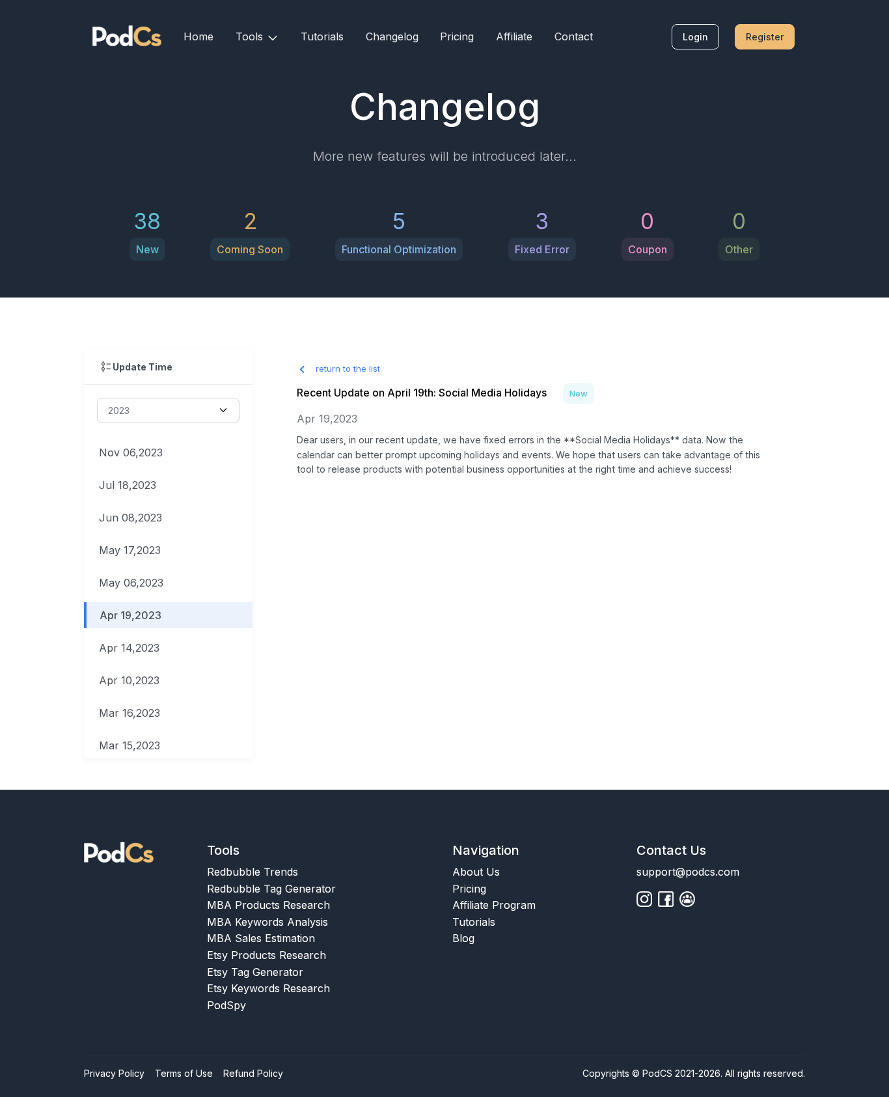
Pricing (457, 36)
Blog (463, 938)
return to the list (346, 368)
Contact (573, 36)
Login (695, 36)
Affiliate (514, 36)
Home (198, 36)
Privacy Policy (114, 1073)
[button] (257, 37)
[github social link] (644, 899)
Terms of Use (184, 1073)
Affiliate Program (494, 904)
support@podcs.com (687, 871)
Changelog (392, 36)
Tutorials (322, 36)
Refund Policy (253, 1073)
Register (765, 36)
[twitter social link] (666, 899)
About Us (476, 871)
